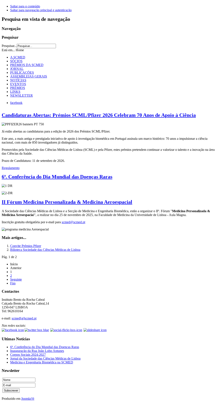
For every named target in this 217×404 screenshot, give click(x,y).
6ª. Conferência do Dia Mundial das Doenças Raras (57, 176)
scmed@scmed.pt (73, 222)
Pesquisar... (9, 46)
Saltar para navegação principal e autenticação (41, 10)
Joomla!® (27, 398)
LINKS (15, 91)
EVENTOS (18, 84)
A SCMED (17, 57)
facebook (16, 103)
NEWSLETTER (21, 95)
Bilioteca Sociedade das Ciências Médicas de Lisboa (45, 249)
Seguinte (16, 279)
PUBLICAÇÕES (22, 72)
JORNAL (17, 69)
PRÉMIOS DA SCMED (26, 65)
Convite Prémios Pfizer (25, 246)
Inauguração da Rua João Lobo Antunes (37, 351)
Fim (12, 283)
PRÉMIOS (17, 88)
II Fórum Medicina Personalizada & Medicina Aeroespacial (67, 202)
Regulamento (10, 168)
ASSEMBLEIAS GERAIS (28, 76)
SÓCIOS (16, 61)
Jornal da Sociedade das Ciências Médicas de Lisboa (45, 358)
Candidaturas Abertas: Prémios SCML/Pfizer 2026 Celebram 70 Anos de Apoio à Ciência (99, 115)
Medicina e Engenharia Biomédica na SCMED (41, 362)
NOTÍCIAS (18, 80)
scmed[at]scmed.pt (24, 318)
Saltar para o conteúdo (25, 6)
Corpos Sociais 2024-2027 (28, 354)
